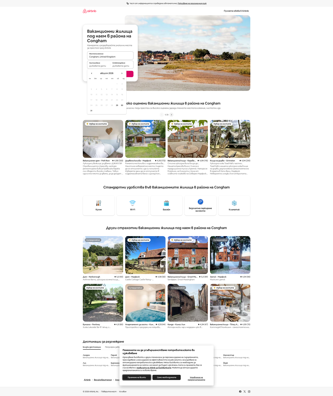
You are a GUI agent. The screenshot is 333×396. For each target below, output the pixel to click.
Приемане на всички (137, 377)
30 (122, 105)
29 (117, 105)
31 (91, 110)
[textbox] (98, 65)
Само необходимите (166, 377)
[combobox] (110, 56)
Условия (122, 391)
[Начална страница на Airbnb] (89, 11)
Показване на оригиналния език (192, 3)
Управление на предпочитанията (196, 378)
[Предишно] (162, 115)
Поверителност (109, 391)
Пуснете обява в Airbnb (236, 11)
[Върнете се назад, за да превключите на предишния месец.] (92, 73)
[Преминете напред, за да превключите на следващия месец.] (122, 73)
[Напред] (171, 115)
